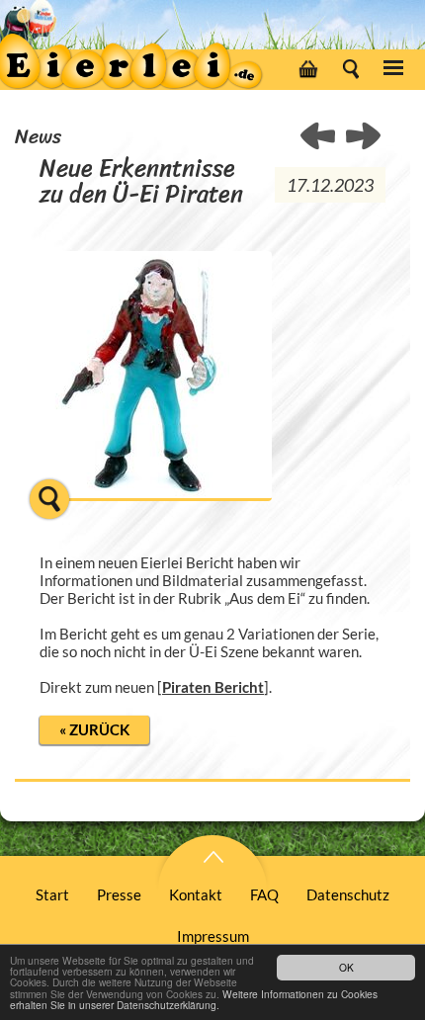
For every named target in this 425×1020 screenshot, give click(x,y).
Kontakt (195, 894)
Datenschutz (347, 894)
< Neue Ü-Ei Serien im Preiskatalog (363, 137)
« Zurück (94, 729)
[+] (156, 510)
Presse (119, 894)
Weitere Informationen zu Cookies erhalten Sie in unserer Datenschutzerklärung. (194, 999)
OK (346, 967)
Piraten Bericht (213, 687)
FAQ (264, 894)
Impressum (213, 936)
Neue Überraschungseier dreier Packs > (319, 137)
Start (52, 894)
